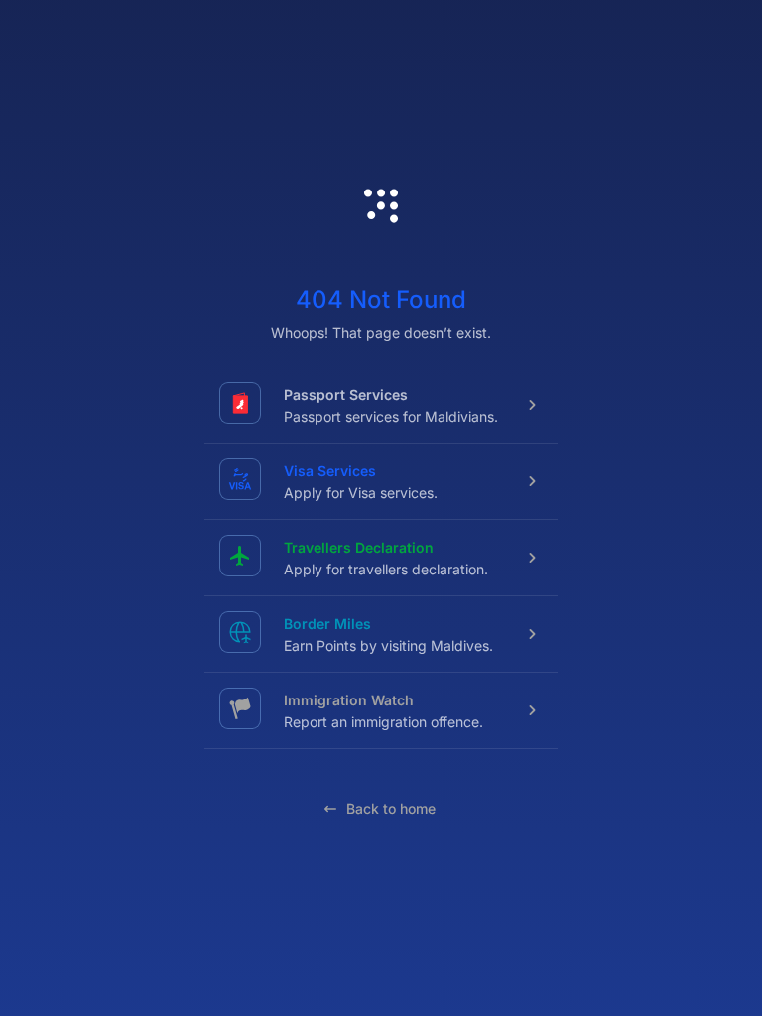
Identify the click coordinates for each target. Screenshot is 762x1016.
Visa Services (330, 470)
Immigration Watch (349, 700)
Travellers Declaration (359, 547)
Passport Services (346, 394)
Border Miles (327, 623)
